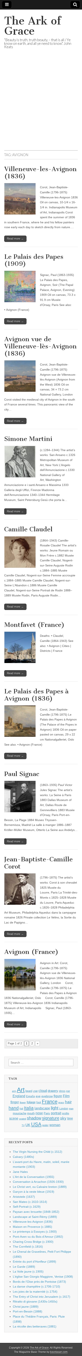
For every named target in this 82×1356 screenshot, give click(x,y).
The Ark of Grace (32, 25)
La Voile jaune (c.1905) (28, 1271)
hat (21, 1108)
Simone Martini (28, 439)
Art (21, 1089)
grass (61, 1102)
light (54, 1108)
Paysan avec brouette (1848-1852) (36, 1211)
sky (63, 1118)
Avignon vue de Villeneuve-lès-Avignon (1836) (40, 346)
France (49, 1101)
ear (68, 1091)
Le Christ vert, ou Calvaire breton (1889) (40, 1186)
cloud (42, 1091)
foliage (31, 1102)
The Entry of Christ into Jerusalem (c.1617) (41, 1296)
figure (58, 1096)
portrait (56, 1113)
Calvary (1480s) (23, 1156)
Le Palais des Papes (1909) (33, 260)
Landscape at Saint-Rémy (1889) (35, 1216)
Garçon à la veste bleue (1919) (33, 1191)
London (63, 1108)
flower (23, 1102)
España (30, 1096)
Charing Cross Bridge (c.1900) (33, 1241)
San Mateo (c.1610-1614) (30, 1201)
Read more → (15, 238)
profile (65, 1113)
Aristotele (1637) (24, 1196)
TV (23, 1125)
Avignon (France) (31, 952)
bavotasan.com (58, 1352)
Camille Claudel (28, 529)
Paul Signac (21, 774)
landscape (42, 1108)
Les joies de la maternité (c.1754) (35, 1291)
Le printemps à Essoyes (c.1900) (35, 1231)
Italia (29, 1107)
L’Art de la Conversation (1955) (33, 1177)
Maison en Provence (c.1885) (32, 1226)
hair (68, 1102)
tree (70, 1118)
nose (39, 1113)
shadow (34, 1118)
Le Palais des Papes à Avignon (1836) (36, 695)
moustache (19, 1113)
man (71, 1108)
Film (66, 1096)
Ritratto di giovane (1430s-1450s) (35, 1301)
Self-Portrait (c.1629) (27, 1206)
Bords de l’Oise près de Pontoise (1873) (39, 1281)
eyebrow (47, 1096)
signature (50, 1118)
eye (38, 1096)
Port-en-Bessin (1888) (27, 1311)
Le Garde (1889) (24, 1266)
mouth (31, 1113)
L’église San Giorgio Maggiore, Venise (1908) (43, 1276)
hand (14, 1107)
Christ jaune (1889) (25, 1306)
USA (36, 1124)
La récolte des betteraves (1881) (34, 1326)
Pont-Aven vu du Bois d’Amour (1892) (38, 1236)
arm (14, 1091)
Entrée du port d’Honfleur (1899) (34, 1261)
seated (22, 1118)
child (35, 1091)
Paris (47, 1113)
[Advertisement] (41, 105)
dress (62, 1091)
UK (27, 1125)
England (19, 1096)
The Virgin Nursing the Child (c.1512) (37, 1151)
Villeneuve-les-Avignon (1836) (40, 172)
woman (54, 1125)
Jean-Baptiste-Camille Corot (38, 862)
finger (15, 1102)
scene (13, 1118)
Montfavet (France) (34, 625)
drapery (53, 1091)
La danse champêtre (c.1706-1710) (36, 1286)
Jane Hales (20, 1171)
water (45, 1125)
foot (38, 1102)
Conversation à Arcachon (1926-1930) (38, 1181)
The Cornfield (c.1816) (28, 1246)
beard (28, 1091)
